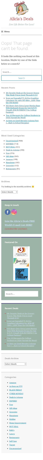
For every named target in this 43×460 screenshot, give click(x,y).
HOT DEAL (10, 147)
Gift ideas (10, 156)
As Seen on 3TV (15, 386)
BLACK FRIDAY (15, 390)
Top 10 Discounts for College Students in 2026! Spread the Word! (23, 116)
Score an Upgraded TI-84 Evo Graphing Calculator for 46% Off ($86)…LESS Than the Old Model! (23, 100)
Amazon (9, 159)
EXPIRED (9, 144)
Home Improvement (17, 423)
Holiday (12, 419)
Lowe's (12, 434)
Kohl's (11, 430)
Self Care (13, 441)
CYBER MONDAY (16, 393)
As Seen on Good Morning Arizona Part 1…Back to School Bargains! (22, 121)
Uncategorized (12, 140)
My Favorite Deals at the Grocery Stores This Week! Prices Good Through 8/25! (22, 94)
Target (12, 445)
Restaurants (11, 168)
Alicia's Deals (21, 18)
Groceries (10, 165)
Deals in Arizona (12, 150)
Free (8, 153)
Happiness (10, 162)
